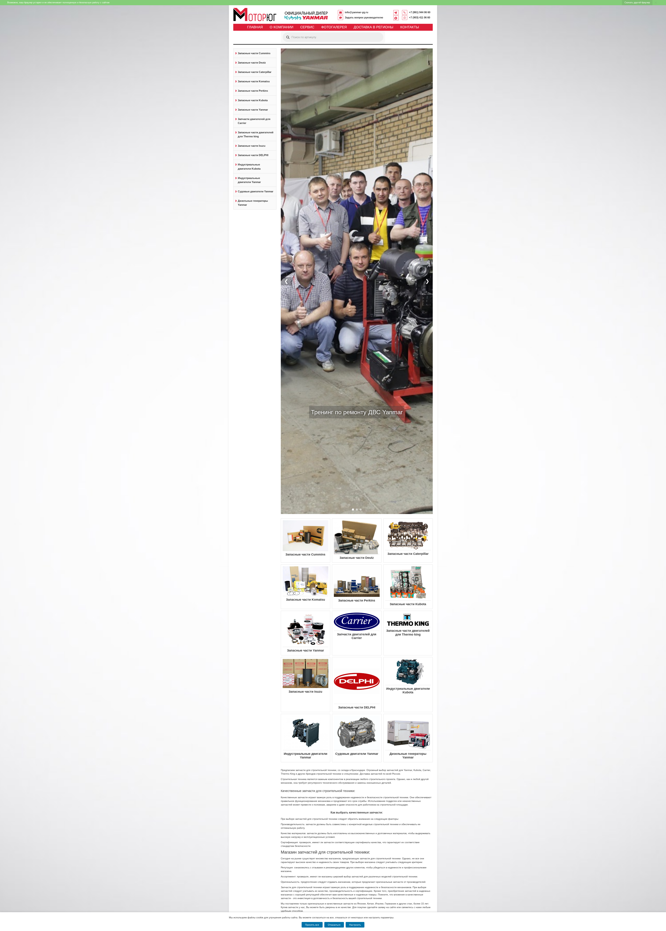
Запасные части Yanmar (253, 109)
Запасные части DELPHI (253, 155)
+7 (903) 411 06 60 (419, 17)
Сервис (307, 27)
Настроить (355, 924)
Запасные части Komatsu (254, 81)
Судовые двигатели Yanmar (255, 191)
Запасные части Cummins (254, 53)
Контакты (409, 27)
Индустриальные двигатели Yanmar (249, 180)
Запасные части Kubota (253, 100)
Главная (255, 27)
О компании (281, 27)
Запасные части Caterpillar (254, 71)
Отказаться (334, 924)
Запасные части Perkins (253, 90)
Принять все (312, 924)
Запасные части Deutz (252, 62)
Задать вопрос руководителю (364, 17)
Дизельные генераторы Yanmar (253, 202)
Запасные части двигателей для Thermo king (255, 134)
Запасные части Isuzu (251, 145)
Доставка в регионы (373, 27)
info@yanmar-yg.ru (356, 12)
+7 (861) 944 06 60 (419, 12)
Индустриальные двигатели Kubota (249, 166)
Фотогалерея (334, 27)
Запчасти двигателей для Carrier (254, 121)
